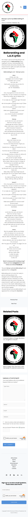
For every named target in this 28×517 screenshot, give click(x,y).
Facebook (19, 264)
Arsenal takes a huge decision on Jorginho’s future (13, 339)
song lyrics (16, 263)
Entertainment (14, 463)
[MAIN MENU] (25, 7)
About (14, 467)
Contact (14, 468)
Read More (20, 291)
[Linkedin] (14, 475)
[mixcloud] (21, 475)
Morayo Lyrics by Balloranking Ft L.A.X (16, 268)
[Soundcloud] (17, 475)
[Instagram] (6, 475)
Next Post (13, 303)
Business (15, 23)
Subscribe (14, 502)
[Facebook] (10, 475)
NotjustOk (13, 270)
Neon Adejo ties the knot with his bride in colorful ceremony (13, 367)
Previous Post (14, 299)
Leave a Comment (7, 23)
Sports (14, 459)
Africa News (14, 458)
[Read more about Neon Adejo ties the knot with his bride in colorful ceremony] (14, 354)
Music (14, 461)
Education (14, 465)
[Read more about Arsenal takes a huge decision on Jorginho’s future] (14, 325)
